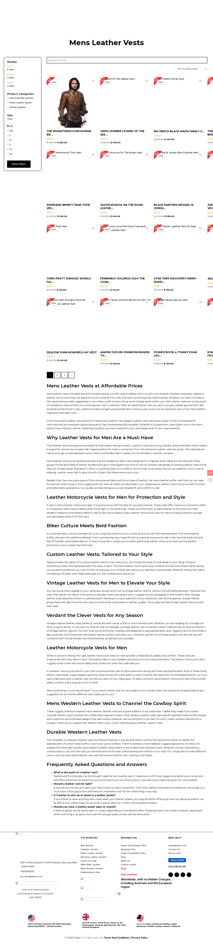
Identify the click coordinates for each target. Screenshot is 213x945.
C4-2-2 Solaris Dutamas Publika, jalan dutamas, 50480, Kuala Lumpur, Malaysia (158, 925)
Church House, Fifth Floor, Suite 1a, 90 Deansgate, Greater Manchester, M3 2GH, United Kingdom (104, 925)
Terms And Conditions (116, 937)
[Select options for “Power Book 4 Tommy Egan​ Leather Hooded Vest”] (201, 329)
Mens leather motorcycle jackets (66, 461)
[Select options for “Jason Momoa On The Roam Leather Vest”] (147, 182)
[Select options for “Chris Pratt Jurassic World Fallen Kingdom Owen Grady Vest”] (94, 256)
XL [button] (11, 149)
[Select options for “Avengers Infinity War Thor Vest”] (94, 182)
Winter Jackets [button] (18, 107)
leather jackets (124, 799)
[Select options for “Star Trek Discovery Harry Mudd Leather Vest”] (201, 256)
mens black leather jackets (98, 634)
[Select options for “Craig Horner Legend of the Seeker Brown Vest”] (147, 108)
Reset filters (19, 164)
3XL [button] (11, 130)
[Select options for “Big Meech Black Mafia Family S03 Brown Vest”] (201, 108)
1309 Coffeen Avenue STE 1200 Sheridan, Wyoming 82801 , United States (49, 925)
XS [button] (11, 154)
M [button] (11, 140)
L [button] (10, 135)
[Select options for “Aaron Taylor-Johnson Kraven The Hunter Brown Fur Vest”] (147, 329)
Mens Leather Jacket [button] (21, 102)
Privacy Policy (139, 937)
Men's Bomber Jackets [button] (22, 98)
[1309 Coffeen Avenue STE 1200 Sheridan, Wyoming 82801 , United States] (31, 918)
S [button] (10, 144)
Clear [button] (9, 119)
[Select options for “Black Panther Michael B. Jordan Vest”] (201, 182)
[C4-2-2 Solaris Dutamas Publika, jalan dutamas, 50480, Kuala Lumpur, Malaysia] (140, 918)
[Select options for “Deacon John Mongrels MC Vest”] (94, 329)
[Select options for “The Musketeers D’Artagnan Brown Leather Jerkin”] (94, 108)
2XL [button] (11, 126)
